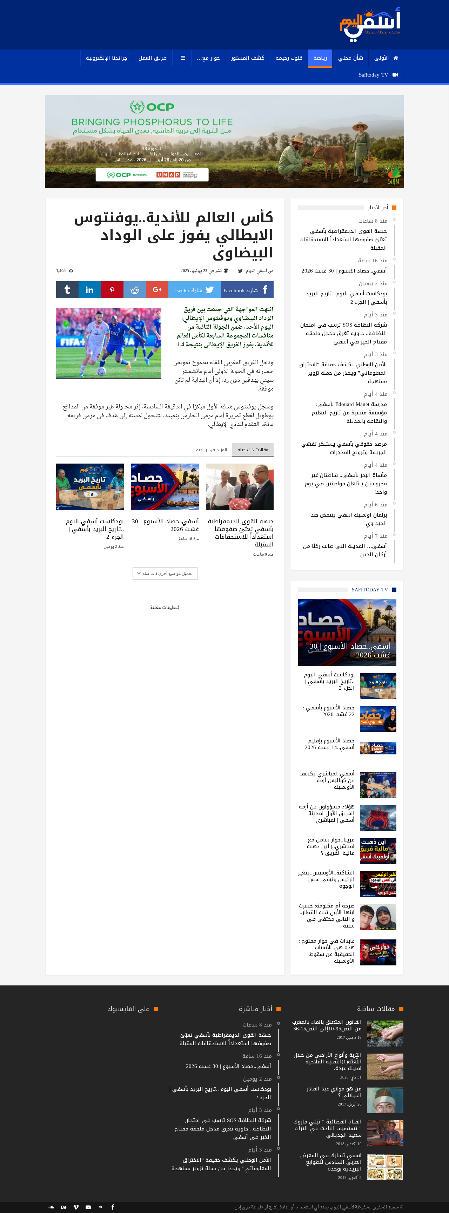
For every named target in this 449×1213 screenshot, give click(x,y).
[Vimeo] (75, 1207)
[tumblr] (67, 289)
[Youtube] (88, 1207)
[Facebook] (112, 1207)
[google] (157, 289)
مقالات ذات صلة (252, 449)
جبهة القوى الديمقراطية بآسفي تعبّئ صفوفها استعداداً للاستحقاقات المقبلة (241, 532)
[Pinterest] (100, 1207)
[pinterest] (112, 289)
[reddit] (134, 289)
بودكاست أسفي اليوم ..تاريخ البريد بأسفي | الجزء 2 (95, 528)
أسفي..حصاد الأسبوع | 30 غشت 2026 (165, 525)
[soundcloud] (51, 1207)
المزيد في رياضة (211, 449)
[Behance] (63, 1207)
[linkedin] (90, 289)
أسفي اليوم (256, 271)
